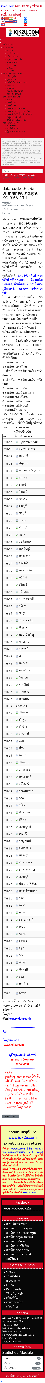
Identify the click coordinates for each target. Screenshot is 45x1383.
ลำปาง (23, 726)
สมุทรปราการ (27, 449)
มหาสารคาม (26, 670)
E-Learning (13, 1280)
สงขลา (23, 941)
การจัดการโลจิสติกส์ (18, 1245)
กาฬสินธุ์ (24, 684)
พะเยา (23, 755)
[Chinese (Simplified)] (7, 18)
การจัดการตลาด (15, 1241)
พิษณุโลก (24, 812)
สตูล (21, 948)
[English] (3, 18)
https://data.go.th (19, 1018)
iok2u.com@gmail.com (19, 1327)
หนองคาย (24, 663)
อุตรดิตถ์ (24, 733)
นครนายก (24, 556)
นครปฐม (24, 855)
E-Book (10, 1285)
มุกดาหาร (21, 706)
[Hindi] (11, 18)
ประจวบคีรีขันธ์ (28, 883)
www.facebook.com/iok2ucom (20, 1334)
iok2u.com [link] (7, 6)
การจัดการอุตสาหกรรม (19, 1237)
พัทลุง (22, 962)
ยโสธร (22, 606)
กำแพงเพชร (26, 791)
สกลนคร (24, 692)
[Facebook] (34, 18)
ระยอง (22, 520)
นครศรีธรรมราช (28, 891)
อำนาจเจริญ (26, 620)
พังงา (22, 905)
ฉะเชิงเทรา (25, 542)
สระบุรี (23, 506)
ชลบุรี (22, 513)
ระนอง (23, 926)
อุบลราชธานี (26, 599)
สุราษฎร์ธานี (26, 919)
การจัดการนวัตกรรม (18, 1250)
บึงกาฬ (23, 627)
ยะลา (22, 976)
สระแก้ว (23, 563)
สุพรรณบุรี (25, 848)
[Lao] (3, 24)
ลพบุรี (22, 484)
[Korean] (3, 21)
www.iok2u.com (18, 1148)
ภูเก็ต (22, 912)
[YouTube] (34, 24)
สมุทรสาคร (25, 862)
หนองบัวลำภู (26, 634)
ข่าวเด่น (10, 1272)
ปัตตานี (23, 969)
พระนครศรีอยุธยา (29, 470)
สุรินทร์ (23, 584)
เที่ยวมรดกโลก (14, 1302)
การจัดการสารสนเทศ (18, 1254)
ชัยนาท (23, 499)
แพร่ (21, 741)
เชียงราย (24, 762)
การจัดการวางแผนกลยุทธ (21, 1232)
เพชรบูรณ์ (25, 826)
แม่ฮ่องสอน (25, 769)
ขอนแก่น (24, 642)
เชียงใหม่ (24, 712)
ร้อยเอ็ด (23, 677)
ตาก (21, 798)
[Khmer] (15, 21)
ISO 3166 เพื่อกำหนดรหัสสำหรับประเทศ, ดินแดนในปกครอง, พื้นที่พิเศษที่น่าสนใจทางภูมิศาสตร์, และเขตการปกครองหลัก (22, 284)
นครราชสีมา (26, 570)
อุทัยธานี (24, 783)
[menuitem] (8, 44)
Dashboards (13, 1289)
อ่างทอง (23, 477)
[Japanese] (15, 18)
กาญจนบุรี (25, 841)
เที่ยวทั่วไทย (13, 1298)
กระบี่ (22, 898)
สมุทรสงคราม (27, 869)
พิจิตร (22, 819)
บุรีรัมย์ (23, 577)
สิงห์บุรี (23, 492)
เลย (21, 656)
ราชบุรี (23, 833)
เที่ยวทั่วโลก (13, 1306)
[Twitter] (34, 21)
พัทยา (22, 993)
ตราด (22, 534)
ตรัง (21, 955)
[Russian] (7, 21)
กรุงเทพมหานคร (28, 442)
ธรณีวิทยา (12, 1258)
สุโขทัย (23, 805)
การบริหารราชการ (16, 1224)
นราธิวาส (24, 983)
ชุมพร (22, 933)
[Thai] (11, 21)
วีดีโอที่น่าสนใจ (15, 1293)
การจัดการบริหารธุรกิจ (19, 1228)
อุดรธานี (23, 649)
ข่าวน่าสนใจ (13, 1276)
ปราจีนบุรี (24, 549)
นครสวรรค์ (25, 776)
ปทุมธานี (24, 463)
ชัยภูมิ (22, 613)
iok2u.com (12, 1338)
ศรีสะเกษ (24, 592)
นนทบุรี (23, 456)
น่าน (21, 748)
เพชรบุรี (23, 876)
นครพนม (24, 699)
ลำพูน (22, 719)
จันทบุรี (23, 527)
